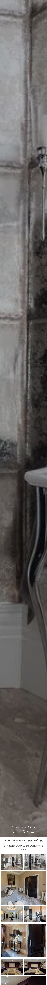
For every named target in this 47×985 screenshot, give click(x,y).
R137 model (39, 840)
